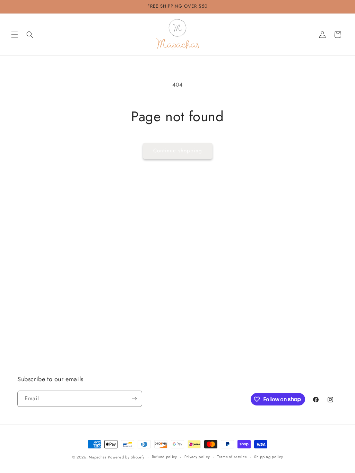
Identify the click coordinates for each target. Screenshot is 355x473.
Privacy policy (197, 456)
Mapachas (97, 457)
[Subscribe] (134, 399)
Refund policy (164, 456)
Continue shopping (177, 150)
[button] (14, 34)
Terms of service (232, 456)
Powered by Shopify (126, 457)
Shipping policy (268, 456)
